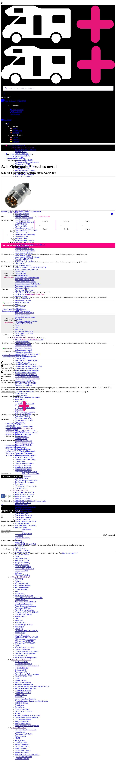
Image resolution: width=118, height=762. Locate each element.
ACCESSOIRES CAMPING (25, 525)
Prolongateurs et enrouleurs (25, 234)
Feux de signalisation (22, 220)
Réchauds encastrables (23, 585)
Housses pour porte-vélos (24, 420)
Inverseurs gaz (20, 633)
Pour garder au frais (22, 560)
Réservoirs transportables (24, 684)
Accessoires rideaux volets (24, 280)
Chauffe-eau (19, 705)
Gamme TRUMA (21, 600)
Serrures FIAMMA (22, 437)
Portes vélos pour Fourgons (25, 412)
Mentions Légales (41, 501)
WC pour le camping (22, 563)
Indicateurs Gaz (20, 616)
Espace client (10, 426)
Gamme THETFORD (23, 693)
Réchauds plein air (21, 583)
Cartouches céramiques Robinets (26, 717)
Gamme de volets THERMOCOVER (28, 366)
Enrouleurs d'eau (21, 680)
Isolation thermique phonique (25, 373)
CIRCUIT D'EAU (21, 703)
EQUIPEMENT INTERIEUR (22, 243)
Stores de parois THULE (24, 496)
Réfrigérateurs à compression (25, 639)
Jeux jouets (19, 329)
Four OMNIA (20, 307)
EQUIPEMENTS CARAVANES (27, 474)
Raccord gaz (19, 627)
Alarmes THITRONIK (23, 445)
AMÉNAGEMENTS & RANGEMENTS (30, 267)
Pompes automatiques (23, 724)
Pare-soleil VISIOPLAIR (24, 259)
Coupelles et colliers (22, 709)
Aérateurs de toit (21, 393)
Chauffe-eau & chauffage (24, 604)
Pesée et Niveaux (21, 488)
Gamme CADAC (21, 571)
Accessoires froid (21, 655)
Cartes (17, 327)
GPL (16, 618)
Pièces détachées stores (23, 509)
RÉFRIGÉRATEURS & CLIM (26, 637)
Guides (17, 325)
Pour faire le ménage (22, 315)
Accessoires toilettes (22, 288)
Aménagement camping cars (16, 447)
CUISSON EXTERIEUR (24, 569)
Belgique (15, 133)
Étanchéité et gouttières (23, 385)
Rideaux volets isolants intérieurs (27, 371)
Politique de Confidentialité (15, 432)
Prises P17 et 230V (22, 232)
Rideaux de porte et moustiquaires (27, 278)
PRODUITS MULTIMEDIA (25, 150)
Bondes (17, 678)
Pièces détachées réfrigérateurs (26, 658)
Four (16, 591)
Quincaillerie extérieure (23, 757)
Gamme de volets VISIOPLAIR (26, 368)
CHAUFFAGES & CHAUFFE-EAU (29, 598)
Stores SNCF (19, 399)
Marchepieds (19, 542)
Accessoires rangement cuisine (26, 321)
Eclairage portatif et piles (24, 218)
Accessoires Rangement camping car (19, 455)
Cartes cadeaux (20, 736)
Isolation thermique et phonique (26, 269)
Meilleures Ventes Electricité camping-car (21, 451)
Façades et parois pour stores (25, 507)
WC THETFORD (21, 668)
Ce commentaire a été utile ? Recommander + (17, 311)
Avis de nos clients (12, 434)
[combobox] (58, 88)
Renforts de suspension (23, 352)
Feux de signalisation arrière (25, 222)
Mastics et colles (21, 748)
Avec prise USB (21, 226)
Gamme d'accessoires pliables (25, 282)
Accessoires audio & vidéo (24, 174)
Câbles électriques (21, 236)
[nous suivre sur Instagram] (7, 497)
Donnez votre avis (44, 216)
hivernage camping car (14, 445)
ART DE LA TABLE (23, 292)
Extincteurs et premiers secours (26, 472)
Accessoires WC (21, 672)
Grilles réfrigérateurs (22, 649)
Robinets (18, 713)
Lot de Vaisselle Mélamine (24, 294)
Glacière (18, 645)
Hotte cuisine (19, 594)
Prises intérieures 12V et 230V (26, 230)
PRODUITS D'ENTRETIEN (26, 689)
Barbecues (18, 573)
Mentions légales (12, 430)
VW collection (20, 335)
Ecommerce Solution (18, 501)
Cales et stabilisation (22, 342)
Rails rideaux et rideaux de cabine (27, 755)
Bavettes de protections (23, 348)
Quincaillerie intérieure (23, 750)
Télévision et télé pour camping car (18, 449)
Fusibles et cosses (21, 238)
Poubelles (18, 319)
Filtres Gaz (19, 620)
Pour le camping (21, 527)
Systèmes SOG (20, 670)
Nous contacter (17, 110)
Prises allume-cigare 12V (24, 228)
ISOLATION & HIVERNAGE (26, 360)
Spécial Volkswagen (22, 744)
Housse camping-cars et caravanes (27, 379)
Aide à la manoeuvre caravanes (26, 480)
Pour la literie (19, 263)
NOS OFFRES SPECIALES (25, 730)
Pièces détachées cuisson (24, 596)
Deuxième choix (21, 742)
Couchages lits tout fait (23, 265)
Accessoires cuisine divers (24, 313)
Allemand (15, 140)
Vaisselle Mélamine (22, 296)
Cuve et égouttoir (21, 589)
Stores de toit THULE (23, 503)
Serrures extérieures (22, 759)
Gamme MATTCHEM (23, 691)
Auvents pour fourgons (23, 515)
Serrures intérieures (22, 753)
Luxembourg (17, 131)
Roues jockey (20, 484)
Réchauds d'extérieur (22, 575)
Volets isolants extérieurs (24, 253)
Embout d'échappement (23, 350)
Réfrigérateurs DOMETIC (24, 641)
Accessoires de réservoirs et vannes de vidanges (32, 686)
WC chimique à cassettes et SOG (27, 666)
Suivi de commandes (13, 428)
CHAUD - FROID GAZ (20, 577)
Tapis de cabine (20, 273)
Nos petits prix (20, 732)
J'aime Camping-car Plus (24, 333)
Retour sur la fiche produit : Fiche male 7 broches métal (21, 211)
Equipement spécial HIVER (25, 381)
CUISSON (19, 579)
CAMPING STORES (19, 490)
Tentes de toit (19, 546)
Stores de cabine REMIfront (25, 251)
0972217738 (21, 101)
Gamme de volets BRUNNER (26, 375)
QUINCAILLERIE (18, 728)
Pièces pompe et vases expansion (27, 726)
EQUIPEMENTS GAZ (23, 614)
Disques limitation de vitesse (25, 459)
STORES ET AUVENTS (24, 492)
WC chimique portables (23, 664)
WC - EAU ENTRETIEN (21, 660)
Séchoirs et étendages (22, 538)
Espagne (15, 142)
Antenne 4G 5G (21, 152)
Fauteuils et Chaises (22, 550)
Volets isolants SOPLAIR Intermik (27, 257)
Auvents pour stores (22, 513)
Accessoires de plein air (23, 534)
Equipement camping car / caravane (18, 453)
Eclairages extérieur (22, 216)
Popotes (18, 304)
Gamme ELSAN (21, 695)
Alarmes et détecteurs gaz (24, 443)
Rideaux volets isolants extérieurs (27, 377)
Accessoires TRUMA (23, 608)
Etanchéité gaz (20, 622)
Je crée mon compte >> (11, 549)
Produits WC (19, 697)
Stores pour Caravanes (23, 476)
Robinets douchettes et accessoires (27, 715)
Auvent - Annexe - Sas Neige (25, 521)
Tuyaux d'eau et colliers (23, 711)
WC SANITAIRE (21, 662)
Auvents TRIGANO (22, 519)
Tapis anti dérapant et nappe (25, 317)
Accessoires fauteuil (22, 554)
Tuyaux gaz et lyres (22, 635)
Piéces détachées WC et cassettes (27, 674)
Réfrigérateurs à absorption (24, 647)
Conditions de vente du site (15, 424)
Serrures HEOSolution (23, 435)
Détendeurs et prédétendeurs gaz (26, 631)
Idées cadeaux (20, 740)
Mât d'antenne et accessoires (25, 170)
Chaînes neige (20, 358)
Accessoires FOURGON (24, 734)
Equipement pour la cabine (24, 249)
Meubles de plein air (22, 558)
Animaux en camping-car (24, 331)
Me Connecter (108, 535)
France (14, 129)
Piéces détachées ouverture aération (27, 397)
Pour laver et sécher (22, 565)
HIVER (18, 738)
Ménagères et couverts (23, 300)
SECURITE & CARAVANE (22, 428)
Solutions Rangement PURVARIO (27, 284)
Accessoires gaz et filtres (24, 624)
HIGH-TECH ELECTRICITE (22, 148)
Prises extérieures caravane (24, 240)
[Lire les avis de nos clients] (58, 93)
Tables (17, 556)
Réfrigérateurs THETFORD (25, 643)
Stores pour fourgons (22, 499)
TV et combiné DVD (22, 156)
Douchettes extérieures (23, 530)
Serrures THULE (21, 439)
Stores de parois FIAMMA (24, 494)
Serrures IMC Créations (23, 441)
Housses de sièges (21, 276)
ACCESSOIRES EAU (23, 676)
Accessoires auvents (22, 523)
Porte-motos (19, 422)
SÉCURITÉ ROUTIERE (24, 457)
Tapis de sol (19, 536)
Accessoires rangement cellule (26, 286)
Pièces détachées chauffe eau (25, 606)
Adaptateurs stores (21, 505)
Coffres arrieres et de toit (24, 426)
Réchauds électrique (22, 587)
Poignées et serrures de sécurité (26, 432)
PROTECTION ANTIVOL (25, 430)
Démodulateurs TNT (22, 164)
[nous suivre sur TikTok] (11, 497)
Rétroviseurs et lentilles (23, 346)
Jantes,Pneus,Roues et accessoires (27, 354)
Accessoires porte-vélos (23, 418)
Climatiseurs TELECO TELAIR (27, 612)
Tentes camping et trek (23, 567)
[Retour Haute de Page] (2, 504)
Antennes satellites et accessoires (26, 162)
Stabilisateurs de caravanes (24, 482)
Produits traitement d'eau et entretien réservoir (31, 701)
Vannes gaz (19, 629)
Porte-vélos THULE (22, 416)
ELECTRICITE (21, 224)
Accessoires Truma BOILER (25, 602)
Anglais (15, 137)
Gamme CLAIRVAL (22, 362)
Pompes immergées (22, 722)
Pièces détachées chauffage (24, 610)
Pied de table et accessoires (24, 290)
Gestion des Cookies (13, 436)
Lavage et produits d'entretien (25, 699)
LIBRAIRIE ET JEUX (23, 323)
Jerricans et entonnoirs (23, 682)
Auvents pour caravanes (23, 517)
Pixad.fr (33, 501)
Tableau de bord (21, 271)
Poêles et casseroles (22, 302)
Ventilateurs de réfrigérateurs (25, 653)
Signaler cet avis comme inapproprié (14, 309)
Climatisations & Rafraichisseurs (26, 651)
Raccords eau (20, 707)
